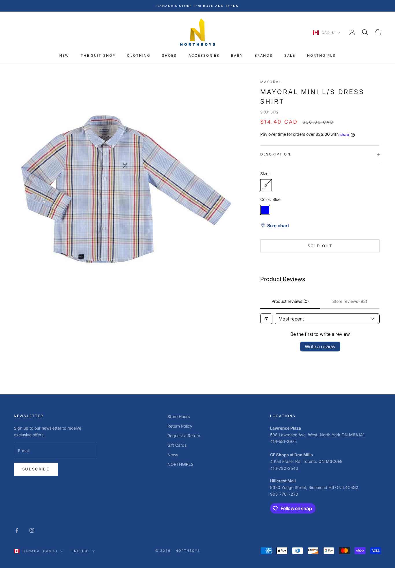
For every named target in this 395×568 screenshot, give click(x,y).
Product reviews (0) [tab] (290, 301)
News (172, 454)
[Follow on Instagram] (32, 530)
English (80, 551)
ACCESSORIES (204, 56)
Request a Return (183, 435)
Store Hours (178, 416)
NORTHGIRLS (321, 56)
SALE (290, 56)
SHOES (169, 56)
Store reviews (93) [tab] (349, 301)
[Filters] (266, 318)
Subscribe (35, 469)
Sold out (320, 245)
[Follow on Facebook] (17, 530)
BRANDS (263, 56)
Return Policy (179, 426)
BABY (237, 56)
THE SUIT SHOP (98, 56)
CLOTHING (138, 56)
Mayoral (270, 82)
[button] (274, 225)
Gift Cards (177, 445)
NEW (64, 56)
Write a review (320, 346)
